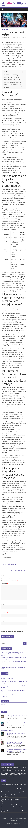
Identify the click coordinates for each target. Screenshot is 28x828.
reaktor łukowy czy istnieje (20, 771)
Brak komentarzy (20, 37)
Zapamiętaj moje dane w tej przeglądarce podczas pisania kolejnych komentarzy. (12, 632)
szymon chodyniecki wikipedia (6, 774)
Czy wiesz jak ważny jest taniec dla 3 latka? (11, 788)
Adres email (4, 613)
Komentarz (4, 583)
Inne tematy (5, 29)
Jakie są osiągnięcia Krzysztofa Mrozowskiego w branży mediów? (12, 76)
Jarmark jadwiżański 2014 (9, 564)
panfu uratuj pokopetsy (10, 771)
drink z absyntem (15, 767)
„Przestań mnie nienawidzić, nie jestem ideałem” (12, 807)
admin (13, 37)
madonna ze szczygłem (15, 770)
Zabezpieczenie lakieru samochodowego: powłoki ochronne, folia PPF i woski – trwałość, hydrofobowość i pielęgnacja (14, 654)
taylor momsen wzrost (17, 774)
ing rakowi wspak (4, 769)
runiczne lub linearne (5, 773)
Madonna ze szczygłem (19, 570)
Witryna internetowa (6, 621)
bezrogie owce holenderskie (6, 767)
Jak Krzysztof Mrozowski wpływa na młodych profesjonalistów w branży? (12, 83)
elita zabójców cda (22, 767)
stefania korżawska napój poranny (19, 773)
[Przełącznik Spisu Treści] (23, 72)
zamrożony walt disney (9, 776)
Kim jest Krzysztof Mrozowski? (11, 74)
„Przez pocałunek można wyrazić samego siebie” (12, 791)
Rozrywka (3, 707)
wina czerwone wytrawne (7, 730)
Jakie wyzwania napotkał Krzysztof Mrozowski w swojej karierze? (12, 80)
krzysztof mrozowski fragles (7, 39)
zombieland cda (17, 776)
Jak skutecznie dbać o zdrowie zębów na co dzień (12, 665)
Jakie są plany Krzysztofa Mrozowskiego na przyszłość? (14, 86)
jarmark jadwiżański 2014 (21, 769)
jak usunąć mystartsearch (12, 769)
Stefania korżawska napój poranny (9, 804)
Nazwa (3, 604)
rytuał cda (11, 773)
